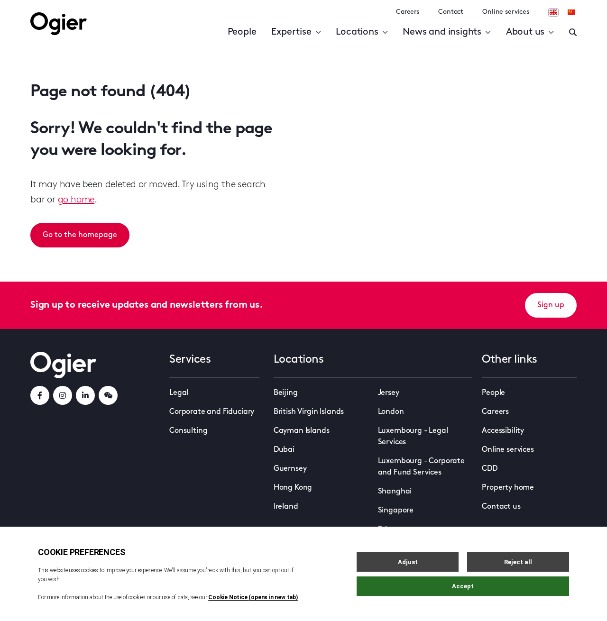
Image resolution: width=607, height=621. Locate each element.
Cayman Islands (302, 431)
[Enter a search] (573, 32)
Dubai (284, 450)
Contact (450, 12)
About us (525, 32)
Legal (178, 393)
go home (76, 200)
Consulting (188, 431)
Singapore (396, 510)
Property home (508, 488)
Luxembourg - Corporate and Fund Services (421, 466)
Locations (357, 32)
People (242, 32)
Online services (505, 12)
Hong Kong (293, 488)
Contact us (501, 507)
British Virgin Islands (309, 412)
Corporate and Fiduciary (211, 412)
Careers (407, 12)
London (391, 412)
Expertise (291, 32)
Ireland (286, 507)
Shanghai (395, 491)
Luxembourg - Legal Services (413, 436)
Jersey (388, 393)
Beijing (286, 393)
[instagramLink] (62, 395)
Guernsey (290, 469)
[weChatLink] (108, 395)
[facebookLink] (39, 395)
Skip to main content (78, 9)
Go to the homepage (80, 235)
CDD (489, 469)
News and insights (442, 32)
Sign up (550, 305)
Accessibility (503, 431)
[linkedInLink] (85, 395)
